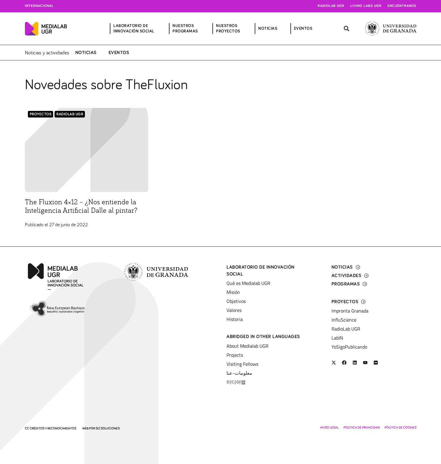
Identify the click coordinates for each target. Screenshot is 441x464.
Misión (233, 292)
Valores (234, 310)
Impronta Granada (350, 311)
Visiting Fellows (242, 364)
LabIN (337, 338)
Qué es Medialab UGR (248, 283)
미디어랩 (236, 382)
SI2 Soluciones (108, 428)
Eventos (119, 52)
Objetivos (236, 301)
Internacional (39, 6)
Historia (234, 319)
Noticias (86, 52)
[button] (347, 29)
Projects (234, 355)
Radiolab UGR (331, 6)
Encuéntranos (402, 6)
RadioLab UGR (69, 114)
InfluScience (344, 320)
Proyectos (41, 114)
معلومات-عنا (239, 373)
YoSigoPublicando (349, 347)
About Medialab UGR (247, 346)
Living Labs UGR (366, 6)
